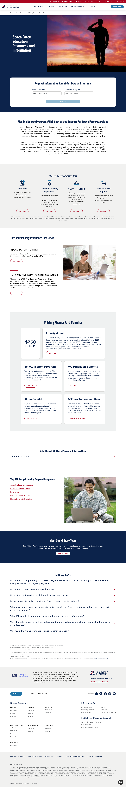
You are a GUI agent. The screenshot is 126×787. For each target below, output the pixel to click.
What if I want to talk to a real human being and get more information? (47, 616)
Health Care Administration (21, 499)
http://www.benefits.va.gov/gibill (101, 658)
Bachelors (13, 710)
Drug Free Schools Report (94, 756)
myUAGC (80, 1)
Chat (99, 1)
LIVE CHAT (42, 694)
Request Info (117, 7)
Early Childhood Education (21, 495)
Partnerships (68, 1)
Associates (31, 720)
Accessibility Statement (16, 760)
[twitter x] (100, 693)
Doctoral (13, 717)
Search (121, 1)
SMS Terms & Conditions (35, 756)
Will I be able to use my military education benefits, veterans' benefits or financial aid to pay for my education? (60, 623)
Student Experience (77, 7)
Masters (12, 714)
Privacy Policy (49, 756)
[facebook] (96, 693)
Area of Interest (38, 90)
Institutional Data (86, 725)
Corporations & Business (108, 712)
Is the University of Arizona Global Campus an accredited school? (44, 601)
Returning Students (87, 710)
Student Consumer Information (91, 722)
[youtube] (114, 693)
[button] (120, 782)
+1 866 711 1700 (109, 1)
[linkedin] (109, 693)
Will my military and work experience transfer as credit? (39, 630)
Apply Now (90, 1)
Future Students (86, 707)
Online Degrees (38, 7)
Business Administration (20, 488)
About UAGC (93, 7)
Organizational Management (21, 485)
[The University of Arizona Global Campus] (10, 6)
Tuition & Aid (63, 7)
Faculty (102, 707)
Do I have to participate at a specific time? (32, 589)
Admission (51, 7)
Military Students (86, 712)
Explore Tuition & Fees (77, 418)
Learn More (22, 211)
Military (55, 1)
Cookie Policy (59, 756)
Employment (104, 710)
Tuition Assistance (19, 456)
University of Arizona (99, 681)
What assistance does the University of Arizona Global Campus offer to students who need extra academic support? (60, 609)
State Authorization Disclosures (75, 756)
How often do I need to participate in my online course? (39, 595)
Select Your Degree (72, 90)
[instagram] (105, 693)
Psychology (15, 492)
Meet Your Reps (63, 553)
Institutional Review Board (89, 727)
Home (12, 13)
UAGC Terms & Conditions (17, 756)
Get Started (16, 694)
